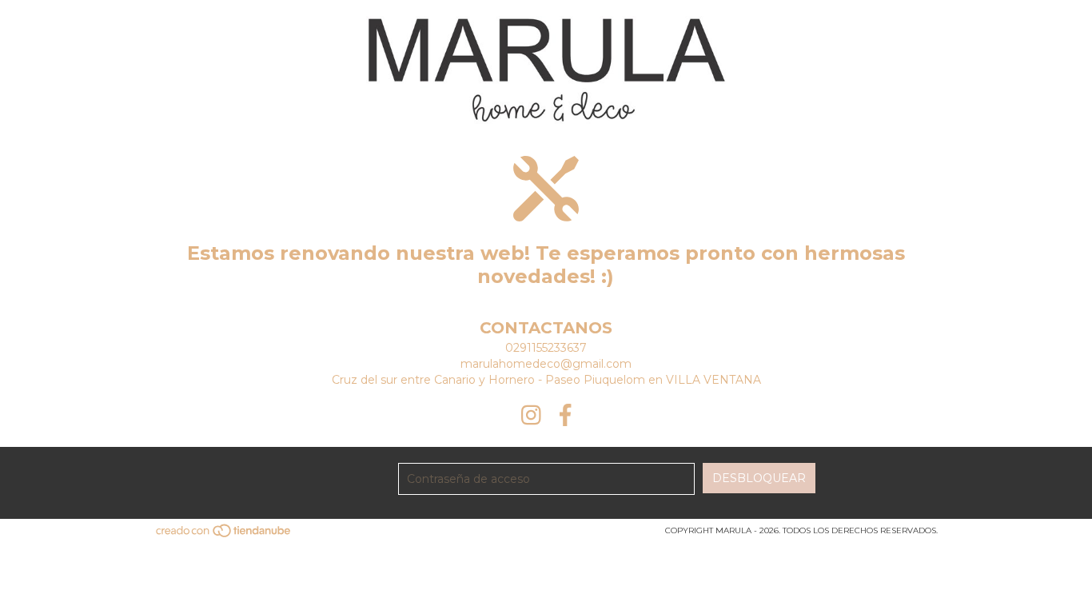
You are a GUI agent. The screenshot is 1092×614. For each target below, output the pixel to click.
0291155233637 (546, 348)
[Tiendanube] (224, 536)
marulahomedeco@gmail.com (546, 364)
